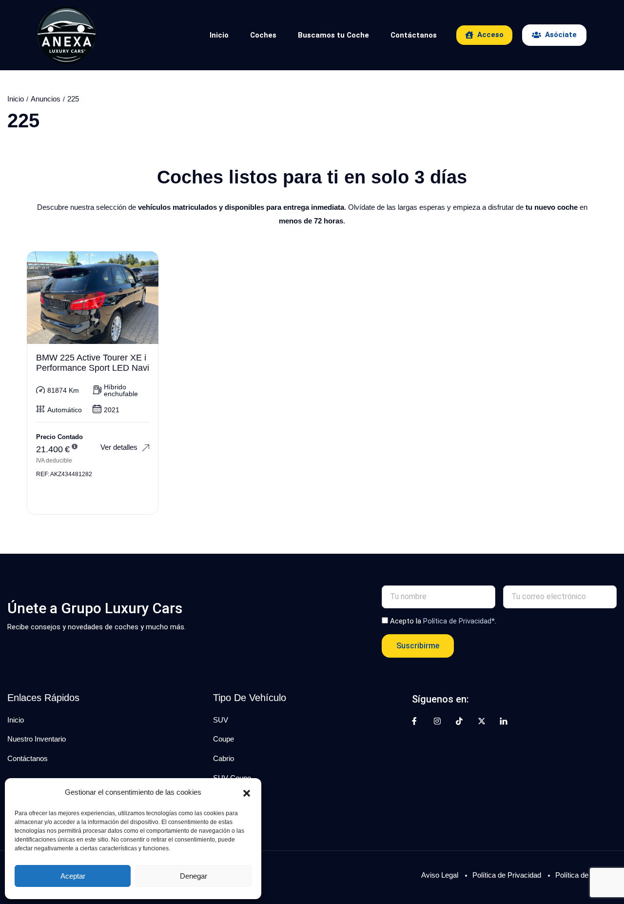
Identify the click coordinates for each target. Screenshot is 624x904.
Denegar (193, 876)
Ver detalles (118, 447)
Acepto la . (443, 621)
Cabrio (223, 758)
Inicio (219, 35)
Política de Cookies (586, 875)
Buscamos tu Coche (333, 35)
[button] (247, 792)
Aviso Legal (439, 875)
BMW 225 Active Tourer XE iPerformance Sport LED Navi (92, 363)
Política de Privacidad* (459, 621)
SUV (220, 720)
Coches (263, 35)
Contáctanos (413, 35)
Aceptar (72, 876)
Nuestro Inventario (36, 739)
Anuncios (45, 99)
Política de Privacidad (506, 875)
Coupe (223, 739)
